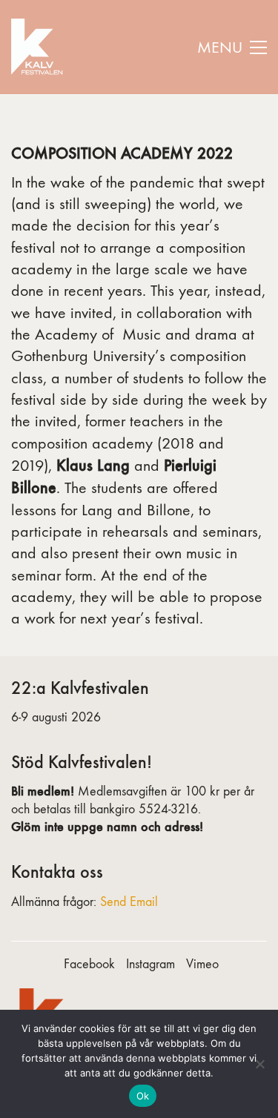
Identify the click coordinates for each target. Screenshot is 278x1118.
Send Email (129, 902)
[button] (232, 47)
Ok (143, 1096)
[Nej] (259, 1063)
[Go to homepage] (39, 47)
